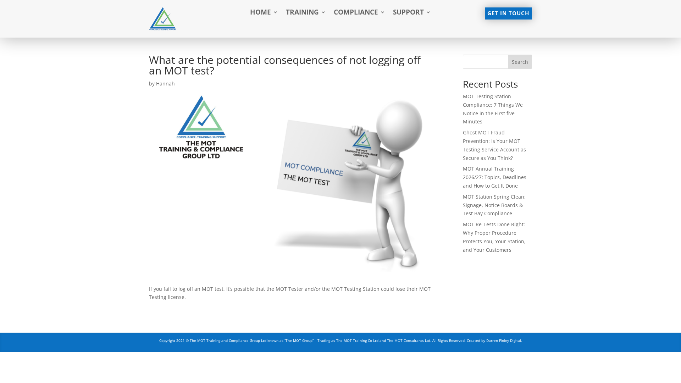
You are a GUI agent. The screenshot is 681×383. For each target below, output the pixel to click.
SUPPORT (408, 13)
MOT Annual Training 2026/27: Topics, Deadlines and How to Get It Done (494, 177)
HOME (260, 13)
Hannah (165, 83)
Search (520, 62)
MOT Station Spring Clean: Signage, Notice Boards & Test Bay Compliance (494, 205)
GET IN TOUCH (508, 13)
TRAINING (302, 13)
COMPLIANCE (356, 13)
